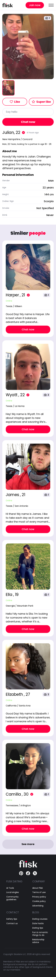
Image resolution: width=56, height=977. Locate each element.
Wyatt (12, 395)
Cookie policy (39, 901)
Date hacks (38, 923)
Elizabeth (15, 694)
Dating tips (37, 928)
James (13, 495)
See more (28, 844)
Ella (9, 594)
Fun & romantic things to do (40, 934)
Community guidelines (12, 898)
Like (17, 102)
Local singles (12, 892)
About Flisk (37, 888)
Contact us (12, 923)
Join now (34, 5)
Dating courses (39, 919)
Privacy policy (39, 896)
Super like (43, 102)
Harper (13, 295)
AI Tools (10, 888)
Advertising (37, 905)
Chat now (28, 122)
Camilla (14, 794)
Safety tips (11, 919)
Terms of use (39, 892)
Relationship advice (38, 941)
